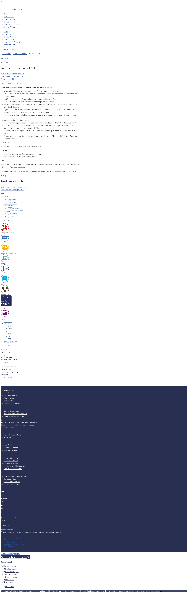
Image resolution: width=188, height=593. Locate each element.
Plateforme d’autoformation (14, 416)
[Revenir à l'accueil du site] (6, 10)
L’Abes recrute (11, 214)
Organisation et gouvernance (10, 204)
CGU (5, 540)
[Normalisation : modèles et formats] (5, 251)
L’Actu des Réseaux (8, 323)
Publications (6, 54)
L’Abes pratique (7, 211)
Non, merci (152, 591)
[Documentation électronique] (5, 272)
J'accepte (147, 591)
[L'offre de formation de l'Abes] (5, 262)
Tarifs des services (12, 213)
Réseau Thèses (9, 22)
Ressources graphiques (13, 217)
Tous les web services (12, 482)
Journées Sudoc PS (11, 448)
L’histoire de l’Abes (12, 202)
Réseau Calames (10, 19)
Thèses (9, 338)
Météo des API (9, 438)
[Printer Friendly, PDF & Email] (5, 62)
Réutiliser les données (12, 484)
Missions (10, 197)
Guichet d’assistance (11, 411)
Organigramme (11, 205)
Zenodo (3, 495)
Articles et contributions (9, 342)
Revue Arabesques (20, 54)
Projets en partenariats (13, 200)
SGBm (9, 333)
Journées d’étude (10, 450)
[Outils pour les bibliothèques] (5, 231)
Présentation (6, 196)
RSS (2, 509)
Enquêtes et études (8, 325)
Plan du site (8, 546)
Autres (9, 339)
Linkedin (3, 491)
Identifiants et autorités (13, 330)
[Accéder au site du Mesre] (31, 532)
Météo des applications (12, 435)
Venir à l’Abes (11, 216)
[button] (15, 557)
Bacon (9, 326)
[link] (94, 420)
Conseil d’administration (13, 208)
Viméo (2, 505)
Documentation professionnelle (15, 414)
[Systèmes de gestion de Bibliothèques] (6, 306)
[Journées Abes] (5, 316)
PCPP (9, 331)
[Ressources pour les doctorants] (5, 241)
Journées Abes (9, 445)
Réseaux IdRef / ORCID (12, 25)
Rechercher (5, 49)
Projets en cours (12, 199)
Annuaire (10, 207)
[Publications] (5, 282)
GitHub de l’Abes (10, 479)
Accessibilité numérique (14, 544)
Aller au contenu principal (10, 554)
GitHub (3, 502)
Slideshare (4, 498)
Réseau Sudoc (9, 17)
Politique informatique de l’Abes (15, 476)
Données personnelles (13, 538)
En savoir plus (159, 591)
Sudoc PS (10, 336)
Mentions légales (11, 542)
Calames (10, 328)
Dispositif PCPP (9, 27)
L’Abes (6, 14)
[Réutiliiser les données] (5, 292)
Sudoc (9, 334)
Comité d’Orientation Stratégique (15, 210)
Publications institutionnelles (10, 341)
